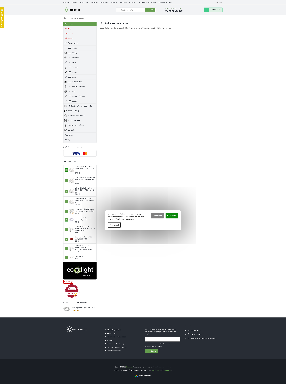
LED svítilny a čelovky (76, 96)
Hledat (150, 10)
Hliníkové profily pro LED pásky (80, 106)
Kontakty (114, 2)
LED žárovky (73, 67)
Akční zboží (69, 33)
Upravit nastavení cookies (162, 367)
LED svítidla (72, 48)
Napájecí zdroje (74, 111)
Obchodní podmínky (70, 2)
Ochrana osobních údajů (127, 2)
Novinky (68, 29)
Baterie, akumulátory (76, 125)
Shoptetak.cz (166, 370)
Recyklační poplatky (165, 2)
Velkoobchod (83, 2)
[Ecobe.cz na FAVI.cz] (71, 291)
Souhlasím (171, 216)
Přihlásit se (151, 351)
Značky (67, 140)
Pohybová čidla (74, 120)
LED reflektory (73, 58)
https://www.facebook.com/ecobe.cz (203, 338)
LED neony (72, 77)
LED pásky (72, 62)
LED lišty (71, 91)
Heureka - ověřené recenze (147, 2)
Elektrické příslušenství (76, 116)
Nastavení (114, 225)
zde (134, 219)
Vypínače (71, 130)
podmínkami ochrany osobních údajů (160, 345)
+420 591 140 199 (197, 334)
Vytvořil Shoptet (145, 376)
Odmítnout (157, 216)
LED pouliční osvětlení (76, 87)
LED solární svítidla (75, 82)
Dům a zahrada (73, 43)
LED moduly (73, 101)
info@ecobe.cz (196, 330)
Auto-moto (69, 135)
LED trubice (72, 72)
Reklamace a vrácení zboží (99, 2)
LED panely (72, 53)
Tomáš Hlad (155, 370)
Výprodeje (69, 38)
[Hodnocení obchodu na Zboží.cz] (68, 282)
